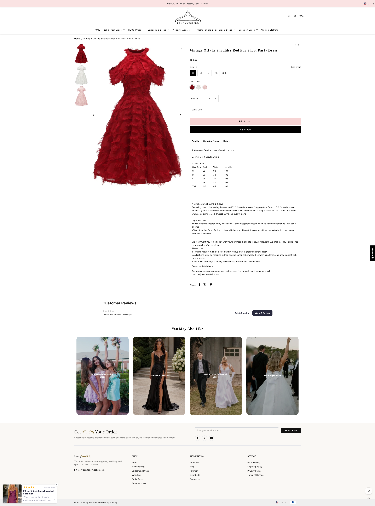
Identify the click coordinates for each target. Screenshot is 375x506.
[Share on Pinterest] (211, 285)
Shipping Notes (211, 141)
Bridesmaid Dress (140, 471)
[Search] (289, 16)
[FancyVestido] (187, 16)
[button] (242, 313)
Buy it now (245, 129)
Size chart (296, 67)
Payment (194, 471)
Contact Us (195, 479)
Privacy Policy (254, 471)
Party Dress (137, 479)
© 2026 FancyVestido (85, 502)
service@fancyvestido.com (91, 470)
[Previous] (93, 115)
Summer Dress (139, 483)
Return (226, 141)
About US (194, 462)
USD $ (371, 3)
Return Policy (253, 462)
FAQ (192, 466)
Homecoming (138, 466)
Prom (134, 462)
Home (77, 38)
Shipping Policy (254, 466)
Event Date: (197, 109)
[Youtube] (211, 438)
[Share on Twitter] (205, 285)
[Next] (180, 115)
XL (216, 73)
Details (195, 141)
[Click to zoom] (180, 47)
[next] (299, 45)
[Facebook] (197, 438)
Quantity (194, 98)
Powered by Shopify (107, 502)
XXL (224, 73)
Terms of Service (255, 475)
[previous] (295, 45)
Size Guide (195, 475)
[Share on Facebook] (199, 285)
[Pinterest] (204, 438)
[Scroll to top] (368, 498)
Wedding (136, 475)
